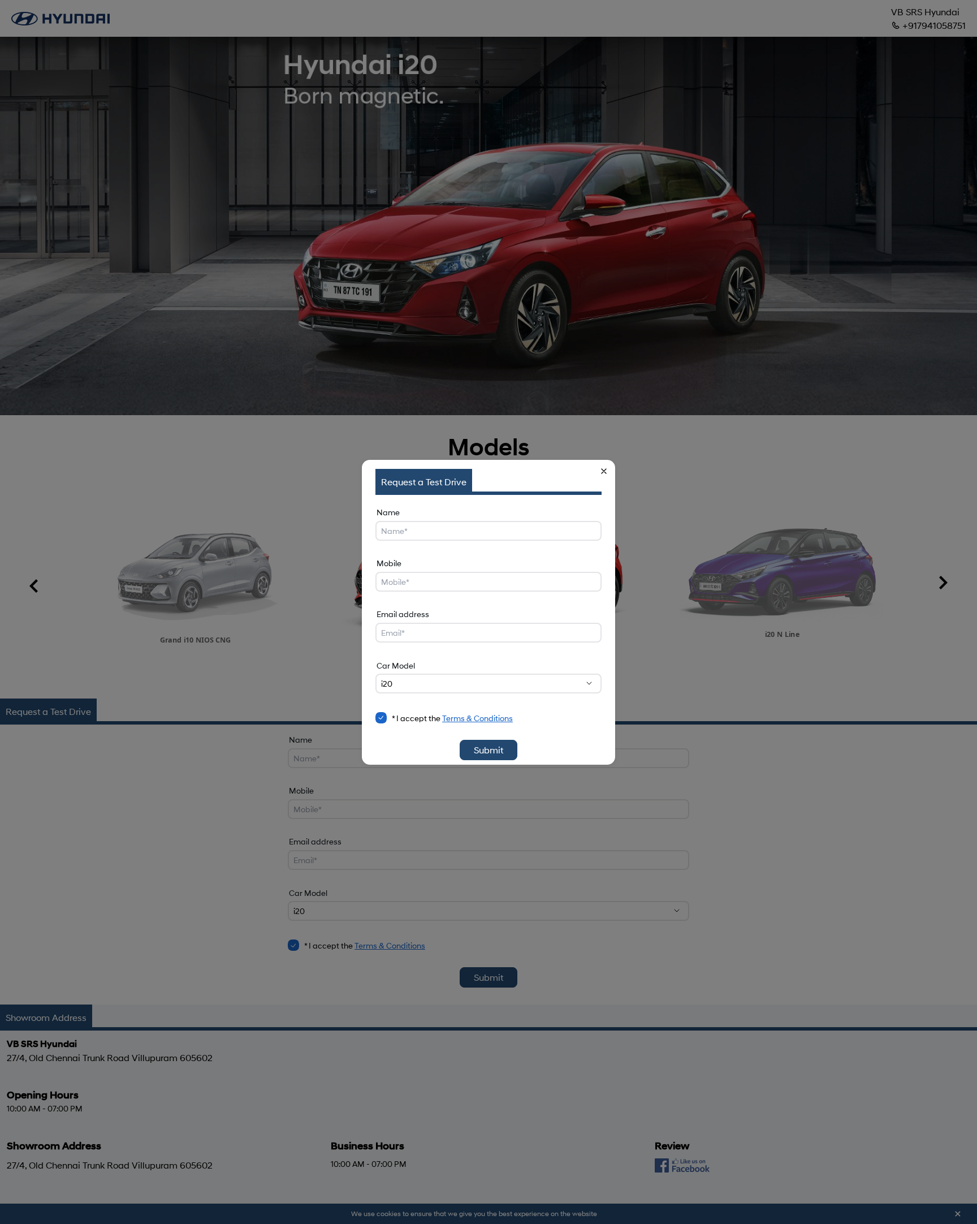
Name (388, 512)
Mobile (389, 563)
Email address (403, 614)
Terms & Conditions (477, 718)
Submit (488, 749)
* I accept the (452, 718)
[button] (604, 471)
